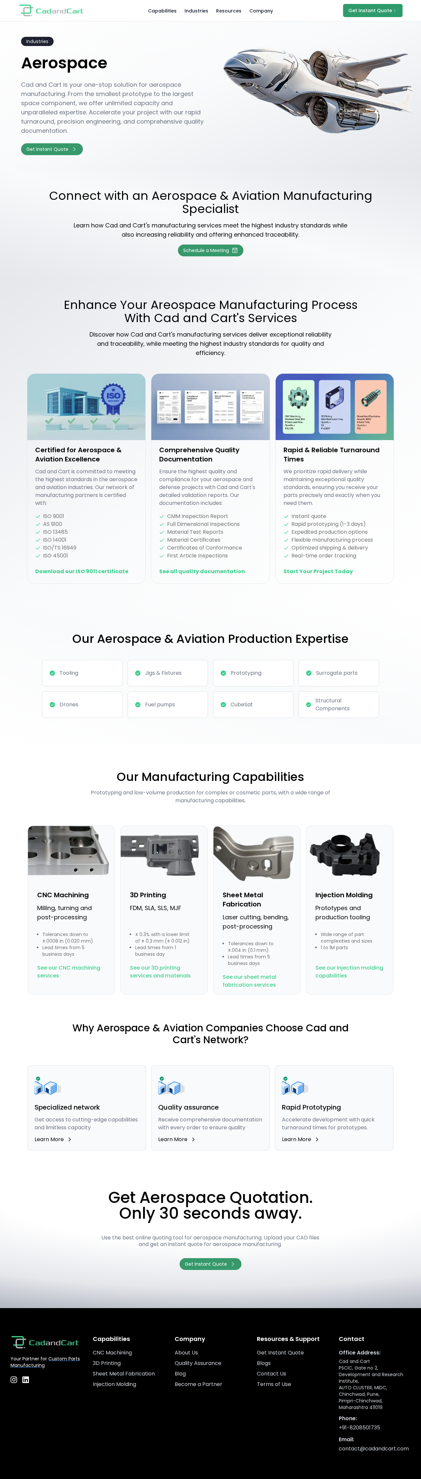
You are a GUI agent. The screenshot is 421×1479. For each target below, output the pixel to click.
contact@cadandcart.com (374, 1448)
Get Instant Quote (280, 1352)
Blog (180, 1373)
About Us (186, 1352)
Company (261, 11)
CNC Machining (112, 1352)
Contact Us (271, 1373)
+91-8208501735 (359, 1427)
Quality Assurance (198, 1363)
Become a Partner (198, 1384)
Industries (196, 11)
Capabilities (162, 11)
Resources (228, 11)
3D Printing (107, 1363)
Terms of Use (274, 1384)
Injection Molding (114, 1384)
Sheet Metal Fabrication (124, 1373)
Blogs (264, 1363)
